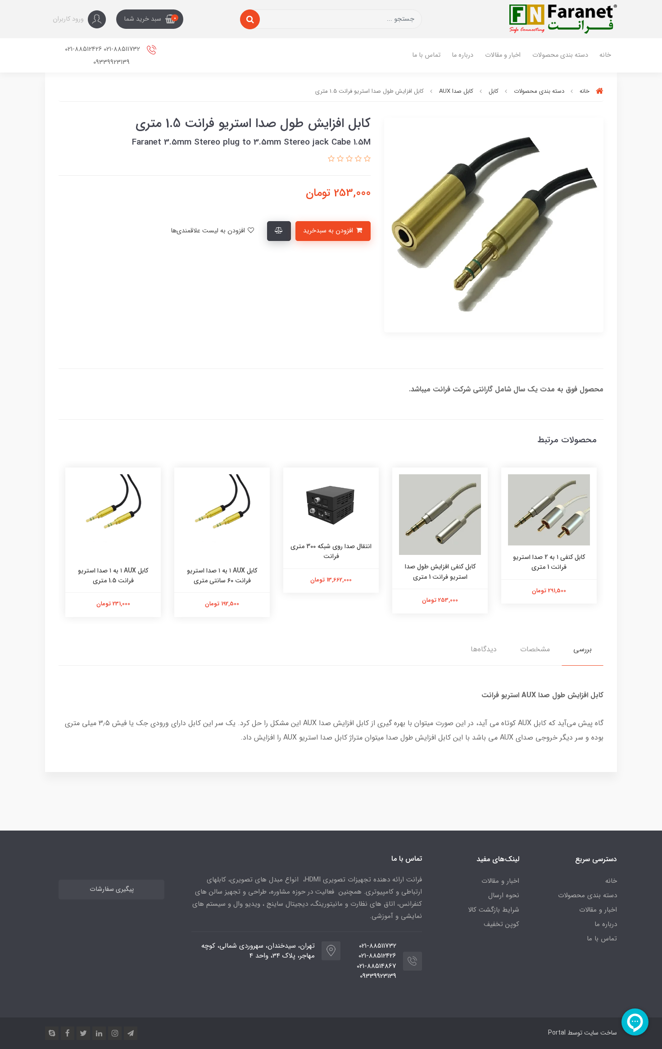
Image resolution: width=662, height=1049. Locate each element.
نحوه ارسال (503, 895)
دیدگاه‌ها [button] (484, 649)
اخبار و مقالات (503, 55)
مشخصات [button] (535, 649)
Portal (557, 1033)
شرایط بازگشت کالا (493, 909)
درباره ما (462, 55)
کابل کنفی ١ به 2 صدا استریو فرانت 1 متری (549, 562)
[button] (149, 19)
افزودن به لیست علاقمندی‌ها (209, 231)
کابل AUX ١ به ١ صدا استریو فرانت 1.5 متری (113, 576)
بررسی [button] (582, 649)
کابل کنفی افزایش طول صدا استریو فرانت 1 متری (440, 571)
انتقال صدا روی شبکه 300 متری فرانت (331, 551)
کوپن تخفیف (501, 924)
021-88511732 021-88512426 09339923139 (103, 56)
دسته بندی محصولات (560, 55)
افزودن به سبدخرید (329, 231)
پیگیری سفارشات (112, 889)
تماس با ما (426, 55)
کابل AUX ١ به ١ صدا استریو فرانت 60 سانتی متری (222, 576)
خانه (605, 55)
